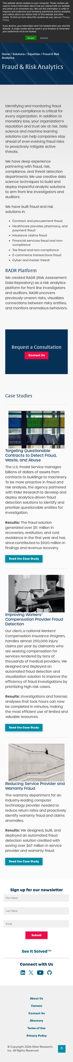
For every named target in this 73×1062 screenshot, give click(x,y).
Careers (36, 1006)
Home (6, 54)
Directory (36, 1021)
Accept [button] (30, 37)
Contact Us (36, 355)
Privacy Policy (37, 1036)
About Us (36, 998)
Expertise (34, 54)
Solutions (19, 54)
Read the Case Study (24, 559)
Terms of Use (36, 1028)
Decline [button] (44, 37)
